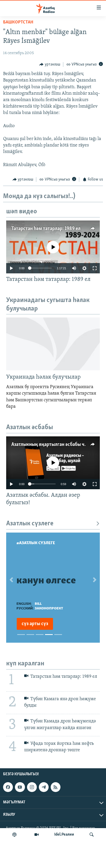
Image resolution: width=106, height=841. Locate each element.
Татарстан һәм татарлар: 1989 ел (46, 228)
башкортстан (18, 22)
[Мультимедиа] (36, 834)
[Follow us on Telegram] (44, 787)
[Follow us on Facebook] (8, 787)
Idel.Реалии (64, 834)
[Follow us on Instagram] (32, 787)
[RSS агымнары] (55, 787)
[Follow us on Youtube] (20, 787)
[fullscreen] (95, 268)
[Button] (49, 64)
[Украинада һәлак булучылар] (53, 343)
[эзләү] (91, 834)
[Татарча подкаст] (14, 834)
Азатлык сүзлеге (30, 523)
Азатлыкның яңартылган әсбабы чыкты (53, 444)
